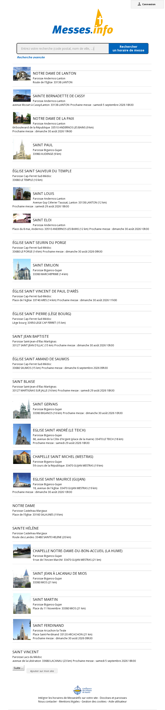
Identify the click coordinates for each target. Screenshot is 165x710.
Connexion (149, 4)
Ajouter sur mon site (42, 671)
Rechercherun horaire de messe (128, 48)
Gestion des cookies (94, 701)
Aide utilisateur (117, 701)
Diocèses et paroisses (113, 698)
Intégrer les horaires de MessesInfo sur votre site (68, 698)
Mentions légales (69, 701)
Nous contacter (47, 701)
